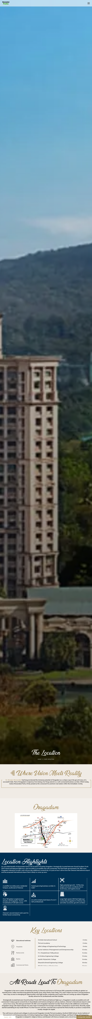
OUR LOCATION (49, 759)
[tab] (21, 940)
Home (40, 759)
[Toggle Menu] (89, 3)
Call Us (8, 1017)
